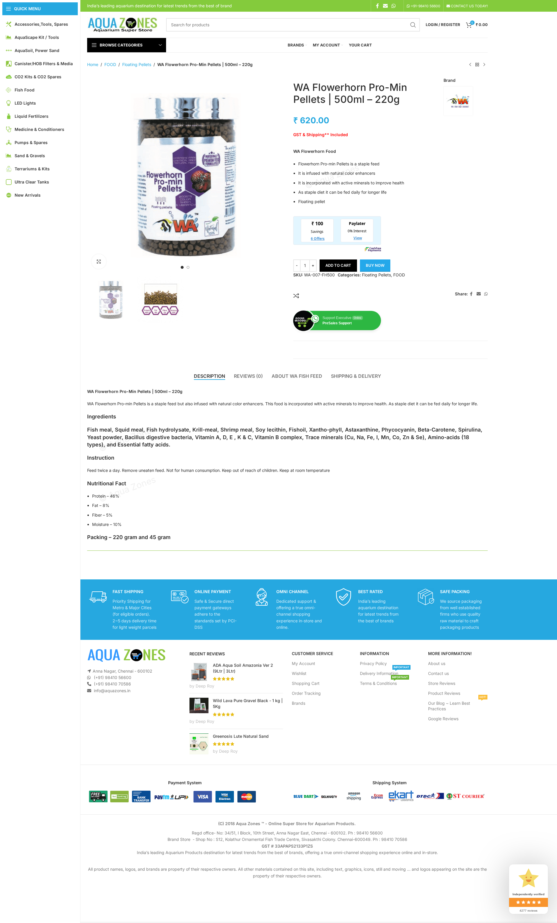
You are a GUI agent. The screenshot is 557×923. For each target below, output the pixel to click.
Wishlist (299, 673)
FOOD (110, 64)
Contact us (438, 673)
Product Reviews (444, 693)
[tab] (209, 376)
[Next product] (484, 64)
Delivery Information (384, 672)
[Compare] (296, 296)
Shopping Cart (306, 683)
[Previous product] (470, 64)
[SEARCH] (413, 25)
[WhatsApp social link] (393, 5)
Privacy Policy (373, 663)
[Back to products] (477, 64)
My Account (303, 663)
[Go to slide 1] (182, 267)
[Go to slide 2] (188, 267)
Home (92, 64)
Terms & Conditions (384, 682)
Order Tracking (306, 693)
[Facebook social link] (377, 5)
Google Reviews (443, 718)
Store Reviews (441, 683)
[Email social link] (385, 5)
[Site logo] (122, 24)
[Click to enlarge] (99, 261)
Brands (298, 703)
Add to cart (338, 265)
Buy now (375, 265)
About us (436, 663)
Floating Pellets (136, 64)
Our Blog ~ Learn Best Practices (457, 704)
